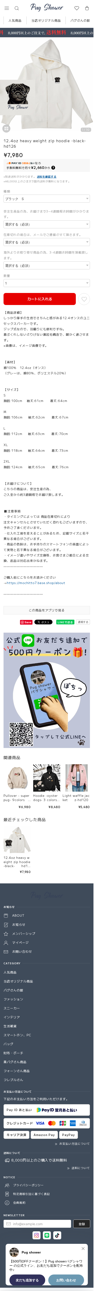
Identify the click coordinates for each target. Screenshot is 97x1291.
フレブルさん (13, 1080)
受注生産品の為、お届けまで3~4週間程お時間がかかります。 (46, 214)
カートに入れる (39, 298)
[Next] (89, 86)
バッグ (8, 1044)
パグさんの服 (80, 20)
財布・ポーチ (13, 1053)
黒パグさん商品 (15, 1062)
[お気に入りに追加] (84, 299)
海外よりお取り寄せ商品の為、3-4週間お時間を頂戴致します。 (46, 255)
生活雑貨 (10, 1026)
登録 (82, 1224)
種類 (7, 191)
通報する (83, 622)
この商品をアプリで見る (47, 610)
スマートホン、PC (17, 1035)
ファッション (13, 999)
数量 (7, 275)
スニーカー (12, 1008)
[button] (6, 8)
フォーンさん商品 (17, 1071)
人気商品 (15, 20)
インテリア (12, 1017)
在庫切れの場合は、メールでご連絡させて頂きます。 (43, 234)
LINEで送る (65, 622)
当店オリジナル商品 (46, 20)
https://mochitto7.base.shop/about (36, 583)
